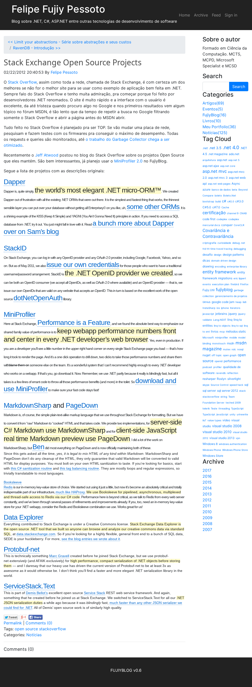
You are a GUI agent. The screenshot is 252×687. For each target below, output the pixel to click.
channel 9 (232, 213)
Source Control (219, 384)
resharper (209, 379)
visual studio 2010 (217, 432)
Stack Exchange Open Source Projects (73, 62)
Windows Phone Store (235, 449)
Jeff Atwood (46, 155)
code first (209, 219)
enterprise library (237, 266)
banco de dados (221, 189)
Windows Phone (212, 449)
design (217, 254)
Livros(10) (212, 120)
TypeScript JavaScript (215, 414)
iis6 (244, 301)
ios (218, 307)
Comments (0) (39, 622)
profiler (217, 367)
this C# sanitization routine (31, 468)
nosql (240, 349)
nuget (206, 355)
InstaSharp (209, 307)
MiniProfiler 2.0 (128, 161)
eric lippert (240, 278)
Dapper (14, 182)
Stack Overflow (22, 82)
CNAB (243, 213)
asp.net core (227, 165)
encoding (220, 266)
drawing (208, 266)
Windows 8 (210, 444)
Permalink (13, 622)
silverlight (234, 379)
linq (229, 319)
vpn (238, 438)
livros (214, 331)
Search (238, 86)
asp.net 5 (233, 160)
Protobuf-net (21, 549)
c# (224, 201)
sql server (209, 390)
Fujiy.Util (209, 290)
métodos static (236, 331)
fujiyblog (224, 289)
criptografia (209, 242)
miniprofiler (221, 337)
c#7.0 (216, 207)
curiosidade (224, 242)
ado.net (234, 154)
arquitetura (209, 160)
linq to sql (237, 325)
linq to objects (222, 325)
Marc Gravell (59, 556)
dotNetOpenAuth (38, 298)
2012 (207, 499)
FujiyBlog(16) (214, 114)
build (218, 201)
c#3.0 (239, 201)
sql (246, 385)
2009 (207, 517)
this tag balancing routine (79, 468)
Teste (214, 408)
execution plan (220, 284)
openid (218, 361)
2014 (207, 488)
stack (242, 390)
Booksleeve (13, 482)
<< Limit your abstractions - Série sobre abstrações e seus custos (69, 41)
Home (184, 15)
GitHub (206, 301)
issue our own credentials (83, 264)
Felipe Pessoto (64, 72)
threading (224, 408)
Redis (8, 487)
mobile (233, 337)
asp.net (222, 160)
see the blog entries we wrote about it (91, 539)
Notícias (34, 634)
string (223, 396)
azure (206, 189)
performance (232, 361)
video (226, 420)
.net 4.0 (231, 147)
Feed (216, 15)
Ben (38, 447)
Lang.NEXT (219, 319)
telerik (206, 408)
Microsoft (208, 337)
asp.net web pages (219, 183)
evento (207, 284)
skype (206, 384)
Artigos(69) (213, 103)
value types (214, 420)
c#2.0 (230, 201)
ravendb (221, 372)
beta (234, 189)
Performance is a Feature (73, 322)
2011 (207, 505)
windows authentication (233, 443)
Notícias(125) (215, 132)
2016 (207, 476)
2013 (207, 494)
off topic (217, 355)
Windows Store (213, 456)
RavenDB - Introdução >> (37, 47)
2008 (207, 523)
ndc (234, 349)
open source (26, 628)
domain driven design (223, 260)
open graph (229, 355)
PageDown (82, 405)
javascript (208, 313)
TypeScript (237, 408)
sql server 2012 (227, 390)
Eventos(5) (213, 108)
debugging (240, 248)
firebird (235, 284)
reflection (232, 372)
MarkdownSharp (27, 405)
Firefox (244, 284)
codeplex (222, 219)
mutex (226, 349)
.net (205, 148)
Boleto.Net (229, 195)
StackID (15, 248)
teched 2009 (233, 402)
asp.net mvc (215, 171)
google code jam (223, 302)
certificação (214, 212)
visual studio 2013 (222, 438)
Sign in (231, 15)
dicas (206, 260)
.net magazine (218, 154)
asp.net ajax (211, 166)
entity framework (219, 271)
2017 (207, 470)
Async (236, 183)
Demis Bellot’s (37, 593)
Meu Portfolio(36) (219, 126)
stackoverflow (52, 628)
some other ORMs (153, 207)
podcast (207, 367)
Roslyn (221, 379)
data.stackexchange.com (35, 534)
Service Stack (94, 593)
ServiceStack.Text (29, 586)
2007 (207, 529)
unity (233, 414)
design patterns (233, 254)
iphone (225, 307)
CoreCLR (239, 225)
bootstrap (208, 201)
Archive (201, 15)
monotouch (219, 343)
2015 (207, 482)
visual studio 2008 (227, 426)
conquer (227, 225)
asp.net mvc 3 (218, 177)
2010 (207, 511)
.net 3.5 (215, 148)
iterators (235, 307)
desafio (208, 254)
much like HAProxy (70, 492)
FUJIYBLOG (121, 670)
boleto (218, 195)
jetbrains (221, 314)
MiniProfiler (19, 314)
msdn (230, 343)
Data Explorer (23, 517)
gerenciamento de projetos (231, 296)
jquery (232, 314)
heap (238, 301)
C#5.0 (207, 207)
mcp (222, 331)
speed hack (236, 384)
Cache (225, 207)
